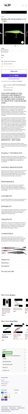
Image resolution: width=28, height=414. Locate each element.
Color (2, 48)
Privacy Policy (4, 407)
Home (2, 16)
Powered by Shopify (6, 411)
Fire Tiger (4, 51)
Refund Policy (5, 263)
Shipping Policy (5, 259)
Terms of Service (5, 382)
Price (2, 55)
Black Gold (20, 51)
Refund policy (4, 383)
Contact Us (3, 385)
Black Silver (12, 51)
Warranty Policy (14, 409)
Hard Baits (14, 321)
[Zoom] (22, 42)
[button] (5, 337)
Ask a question (5, 266)
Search (3, 380)
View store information (8, 89)
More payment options (14, 78)
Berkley (12, 295)
